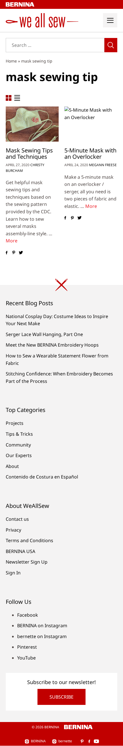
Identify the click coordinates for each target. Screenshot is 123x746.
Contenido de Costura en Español (42, 477)
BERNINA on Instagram (42, 625)
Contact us (17, 519)
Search (110, 45)
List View (17, 98)
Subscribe (61, 697)
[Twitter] (20, 252)
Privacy (13, 530)
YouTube (26, 658)
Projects (14, 423)
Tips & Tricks (19, 434)
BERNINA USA (20, 551)
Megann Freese (103, 164)
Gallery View (8, 98)
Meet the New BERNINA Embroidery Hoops (52, 345)
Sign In (13, 573)
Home (11, 61)
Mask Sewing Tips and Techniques (29, 153)
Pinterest (27, 647)
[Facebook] (6, 252)
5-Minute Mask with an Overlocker (90, 153)
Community (18, 445)
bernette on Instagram (42, 636)
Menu (110, 20)
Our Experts (19, 455)
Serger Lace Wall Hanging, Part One (44, 334)
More (11, 241)
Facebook (27, 615)
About (12, 466)
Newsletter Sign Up (26, 562)
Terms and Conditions (29, 540)
